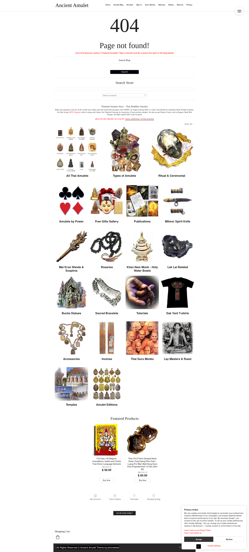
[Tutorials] (142, 292)
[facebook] (180, 547)
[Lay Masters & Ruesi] (177, 338)
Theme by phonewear (108, 547)
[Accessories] (71, 338)
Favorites (134, 499)
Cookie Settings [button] (214, 545)
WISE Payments (75, 112)
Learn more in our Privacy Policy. (197, 530)
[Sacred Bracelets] (106, 292)
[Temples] (71, 383)
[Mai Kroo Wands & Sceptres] (71, 246)
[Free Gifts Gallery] (106, 200)
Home (107, 4)
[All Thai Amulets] (77, 149)
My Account (95, 499)
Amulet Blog (118, 4)
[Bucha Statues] (71, 292)
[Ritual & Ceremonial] (171, 149)
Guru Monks (150, 4)
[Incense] (106, 338)
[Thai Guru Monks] (142, 338)
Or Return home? (124, 513)
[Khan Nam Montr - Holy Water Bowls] (142, 246)
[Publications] (142, 200)
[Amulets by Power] (71, 200)
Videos (171, 4)
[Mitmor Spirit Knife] (177, 200)
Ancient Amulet (71, 5)
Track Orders (115, 499)
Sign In (139, 4)
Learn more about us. (193, 533)
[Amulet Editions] (106, 383)
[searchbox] (124, 95)
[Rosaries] (106, 246)
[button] (58, 537)
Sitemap (161, 4)
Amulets (129, 4)
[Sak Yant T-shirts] (177, 292)
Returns (180, 4)
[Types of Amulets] (124, 149)
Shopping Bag (153, 499)
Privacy (189, 4)
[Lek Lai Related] (177, 246)
